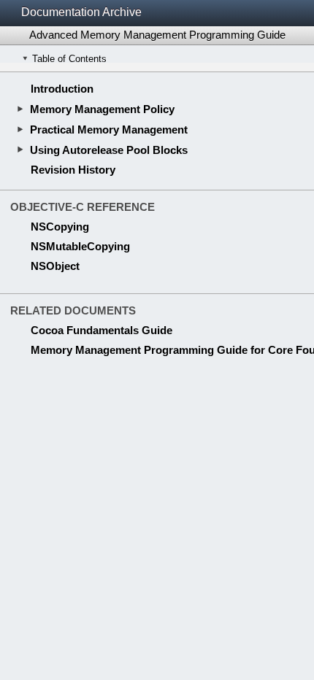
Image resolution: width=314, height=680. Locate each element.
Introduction (62, 88)
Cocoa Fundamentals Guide (101, 330)
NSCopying (60, 226)
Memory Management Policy (102, 109)
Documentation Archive (81, 12)
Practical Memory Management (109, 129)
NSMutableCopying (80, 246)
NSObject (55, 266)
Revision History (73, 169)
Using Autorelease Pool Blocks (109, 150)
